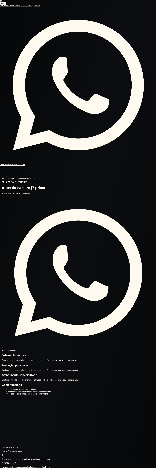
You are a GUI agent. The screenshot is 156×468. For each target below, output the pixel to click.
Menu (3, 3)
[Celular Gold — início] (6, 1)
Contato (37, 6)
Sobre (47, 467)
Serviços (3, 6)
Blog (32, 6)
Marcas (10, 6)
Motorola (16, 6)
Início (4, 178)
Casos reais (25, 6)
